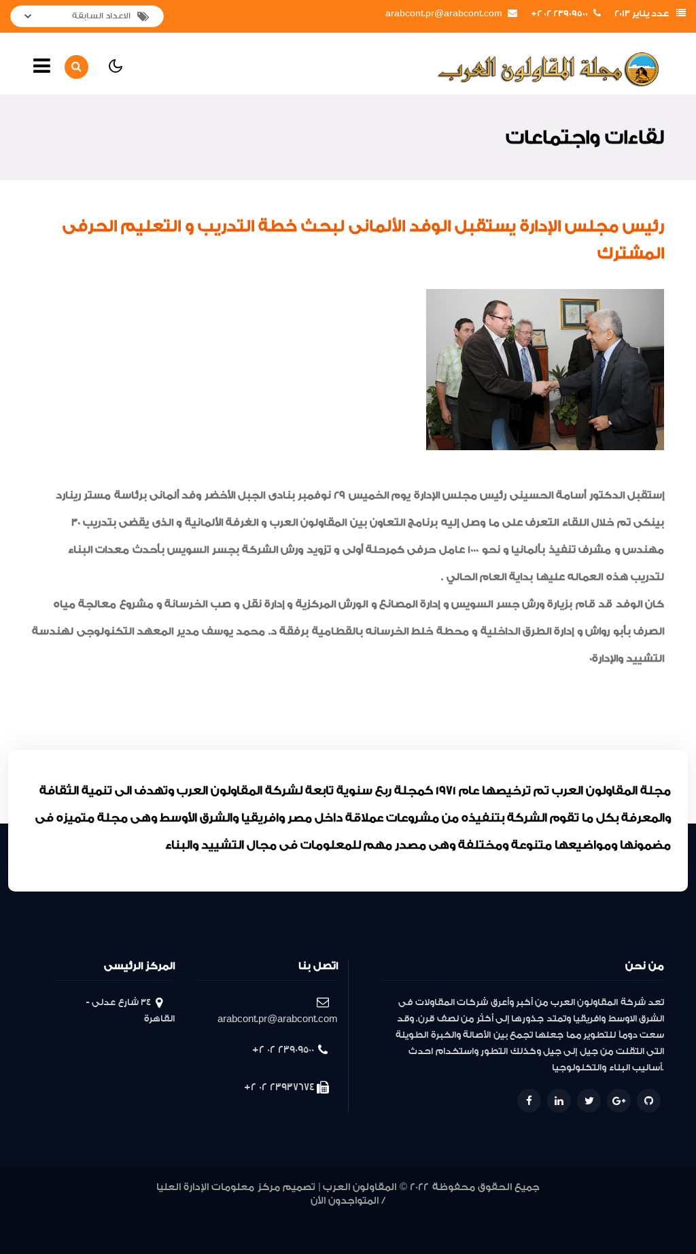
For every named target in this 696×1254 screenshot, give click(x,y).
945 (107, 1215)
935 (305, 1215)
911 (315, 1232)
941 (185, 1215)
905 (379, 1232)
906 (362, 1232)
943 (147, 1215)
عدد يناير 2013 (641, 13)
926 (483, 1215)
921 (582, 1215)
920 (599, 1215)
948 (46, 1215)
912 (299, 1232)
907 (345, 1232)
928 (443, 1215)
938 (242, 1215)
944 (126, 1215)
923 (544, 1215)
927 (463, 1215)
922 (563, 1215)
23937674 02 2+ (279, 1087)
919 (616, 1215)
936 (284, 1215)
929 (423, 1215)
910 (329, 1232)
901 (413, 1232)
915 (247, 1232)
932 (367, 1215)
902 (397, 1232)
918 (634, 1215)
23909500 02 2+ (559, 13)
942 (166, 1215)
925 (503, 1215)
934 (325, 1215)
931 (386, 1215)
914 (265, 1232)
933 (346, 1215)
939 (221, 1215)
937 (263, 1215)
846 (464, 1232)
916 (230, 1232)
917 (651, 1215)
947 (66, 1215)
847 (444, 1232)
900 (427, 1232)
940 (202, 1215)
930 (403, 1215)
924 (523, 1215)
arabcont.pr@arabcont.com (443, 13)
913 (282, 1232)
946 (86, 1215)
